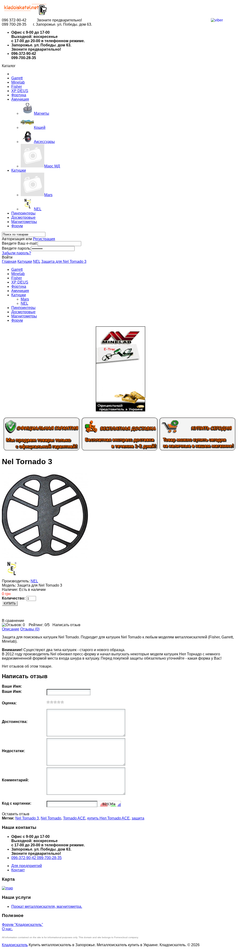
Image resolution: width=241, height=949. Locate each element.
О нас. (7, 929)
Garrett (17, 78)
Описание (10, 629)
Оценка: (9, 703)
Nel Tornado (51, 818)
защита (138, 818)
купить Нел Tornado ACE (108, 818)
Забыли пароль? (16, 253)
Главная (9, 262)
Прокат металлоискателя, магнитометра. (46, 906)
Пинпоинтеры (23, 213)
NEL (36, 262)
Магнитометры (24, 222)
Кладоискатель (15, 945)
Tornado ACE (74, 818)
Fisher (16, 87)
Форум (17, 226)
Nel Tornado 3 (27, 818)
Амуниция (20, 99)
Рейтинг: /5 (39, 625)
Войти (7, 257)
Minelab (18, 82)
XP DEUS (19, 91)
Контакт (18, 870)
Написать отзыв (66, 625)
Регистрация (44, 239)
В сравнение (13, 621)
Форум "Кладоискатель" (22, 925)
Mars (25, 299)
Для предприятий (26, 866)
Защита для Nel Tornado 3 (63, 262)
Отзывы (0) (30, 629)
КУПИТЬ (10, 603)
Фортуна (18, 95)
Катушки (18, 170)
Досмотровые (23, 217)
